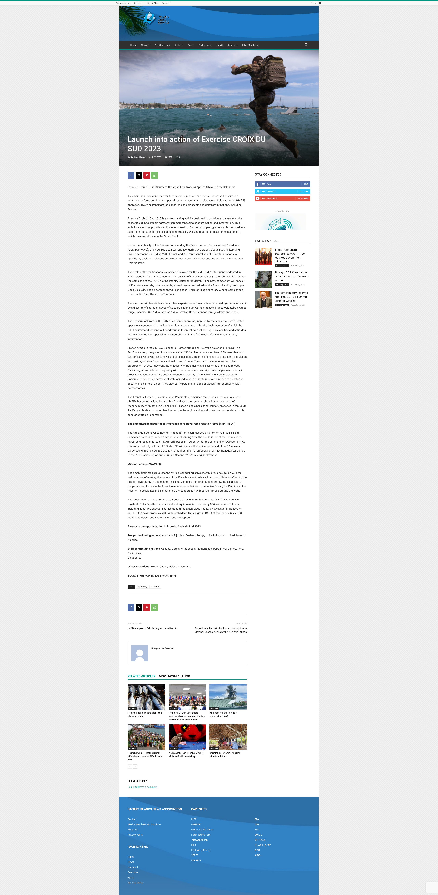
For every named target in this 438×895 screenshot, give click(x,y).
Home (133, 45)
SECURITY (155, 586)
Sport (191, 45)
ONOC (258, 834)
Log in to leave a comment (142, 786)
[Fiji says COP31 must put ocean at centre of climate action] (263, 279)
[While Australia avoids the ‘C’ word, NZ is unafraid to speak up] (187, 737)
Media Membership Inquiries (144, 824)
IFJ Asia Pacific (263, 845)
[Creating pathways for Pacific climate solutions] (228, 737)
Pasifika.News (135, 882)
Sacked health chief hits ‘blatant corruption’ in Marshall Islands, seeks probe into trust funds (221, 630)
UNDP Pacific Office (202, 829)
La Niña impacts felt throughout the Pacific (152, 628)
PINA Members (250, 45)
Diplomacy (142, 586)
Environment (205, 45)
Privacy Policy (135, 834)
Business (178, 45)
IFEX (193, 845)
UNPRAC (196, 824)
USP (257, 824)
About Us (133, 829)
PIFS (193, 819)
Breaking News (162, 45)
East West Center (201, 850)
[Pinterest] (146, 175)
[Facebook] (311, 3)
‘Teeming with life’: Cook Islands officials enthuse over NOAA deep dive (145, 756)
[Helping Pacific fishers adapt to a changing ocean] (146, 697)
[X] (315, 3)
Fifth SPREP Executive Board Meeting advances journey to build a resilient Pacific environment (187, 716)
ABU (257, 850)
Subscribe (303, 198)
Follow (304, 191)
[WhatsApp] (154, 175)
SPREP (194, 855)
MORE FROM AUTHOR (174, 676)
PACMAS (196, 860)
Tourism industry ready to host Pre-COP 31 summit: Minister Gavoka (291, 296)
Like (306, 184)
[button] (306, 45)
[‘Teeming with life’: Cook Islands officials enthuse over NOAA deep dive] (146, 737)
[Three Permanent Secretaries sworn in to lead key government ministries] (263, 256)
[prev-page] (130, 766)
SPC (257, 829)
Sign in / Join (153, 3)
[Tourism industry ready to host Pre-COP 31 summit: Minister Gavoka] (263, 299)
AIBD (257, 855)
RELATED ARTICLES (141, 676)
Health (220, 45)
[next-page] (135, 766)
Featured (232, 45)
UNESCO (260, 839)
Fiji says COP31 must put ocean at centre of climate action (292, 276)
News (144, 45)
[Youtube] (320, 3)
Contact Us (166, 3)
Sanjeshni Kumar (138, 157)
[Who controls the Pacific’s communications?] (228, 697)
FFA (257, 819)
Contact (132, 819)
